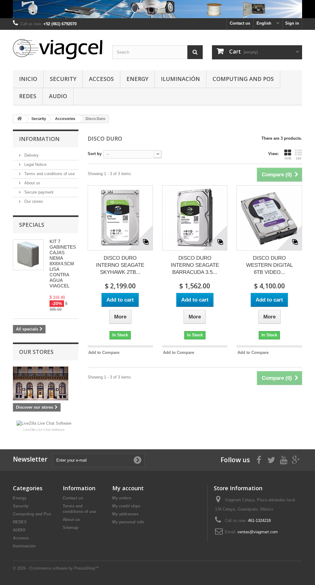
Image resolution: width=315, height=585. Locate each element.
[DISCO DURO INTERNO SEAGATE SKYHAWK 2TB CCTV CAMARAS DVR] (120, 217)
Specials (31, 224)
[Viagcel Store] (58, 48)
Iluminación (180, 78)
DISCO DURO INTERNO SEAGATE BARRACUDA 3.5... (195, 265)
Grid (288, 158)
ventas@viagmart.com (257, 532)
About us (31, 183)
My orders (121, 498)
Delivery (31, 155)
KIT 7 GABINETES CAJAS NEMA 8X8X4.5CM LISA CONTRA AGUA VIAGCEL (63, 263)
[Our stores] (45, 383)
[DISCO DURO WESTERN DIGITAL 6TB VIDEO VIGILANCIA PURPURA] (269, 217)
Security (63, 78)
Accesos (101, 78)
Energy (137, 78)
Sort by (95, 153)
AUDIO (58, 96)
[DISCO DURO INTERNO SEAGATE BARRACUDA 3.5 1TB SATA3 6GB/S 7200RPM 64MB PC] (194, 217)
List (298, 158)
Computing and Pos (243, 78)
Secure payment (38, 192)
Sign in (292, 23)
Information (39, 138)
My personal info (128, 522)
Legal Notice (34, 164)
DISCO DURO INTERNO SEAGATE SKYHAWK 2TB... (120, 265)
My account (128, 488)
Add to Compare (103, 352)
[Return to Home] (19, 119)
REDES (27, 96)
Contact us (240, 23)
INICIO (28, 78)
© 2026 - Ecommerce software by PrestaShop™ (56, 568)
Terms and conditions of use (49, 173)
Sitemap (70, 527)
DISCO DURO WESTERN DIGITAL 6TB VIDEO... (269, 265)
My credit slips (126, 506)
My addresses (125, 514)
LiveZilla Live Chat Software (44, 429)
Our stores (33, 201)
